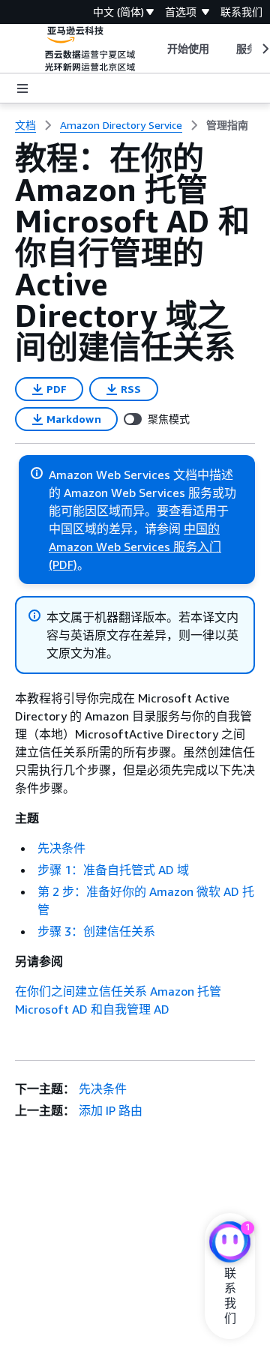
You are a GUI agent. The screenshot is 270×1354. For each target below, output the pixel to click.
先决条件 (62, 847)
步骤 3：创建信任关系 (96, 931)
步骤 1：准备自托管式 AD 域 (113, 869)
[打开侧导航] (22, 88)
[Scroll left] (155, 49)
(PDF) (63, 564)
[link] (227, 125)
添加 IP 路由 (110, 1110)
